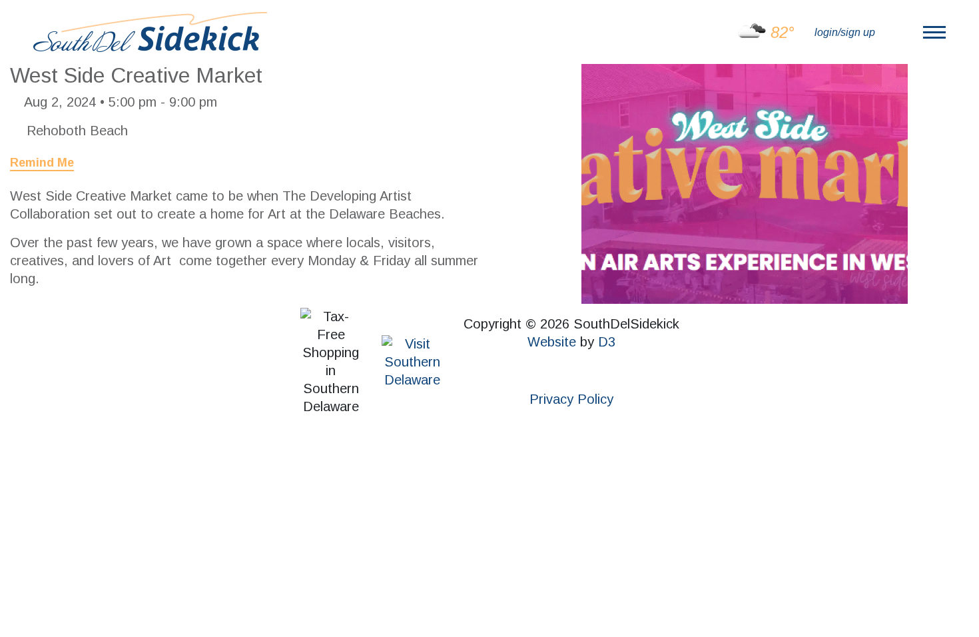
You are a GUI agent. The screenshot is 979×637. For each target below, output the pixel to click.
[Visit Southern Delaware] (413, 360)
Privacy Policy (571, 399)
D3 (606, 341)
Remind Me (42, 162)
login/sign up (845, 32)
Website (551, 341)
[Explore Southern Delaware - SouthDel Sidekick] (150, 31)
